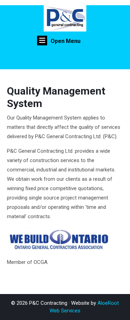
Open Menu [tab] (65, 41)
